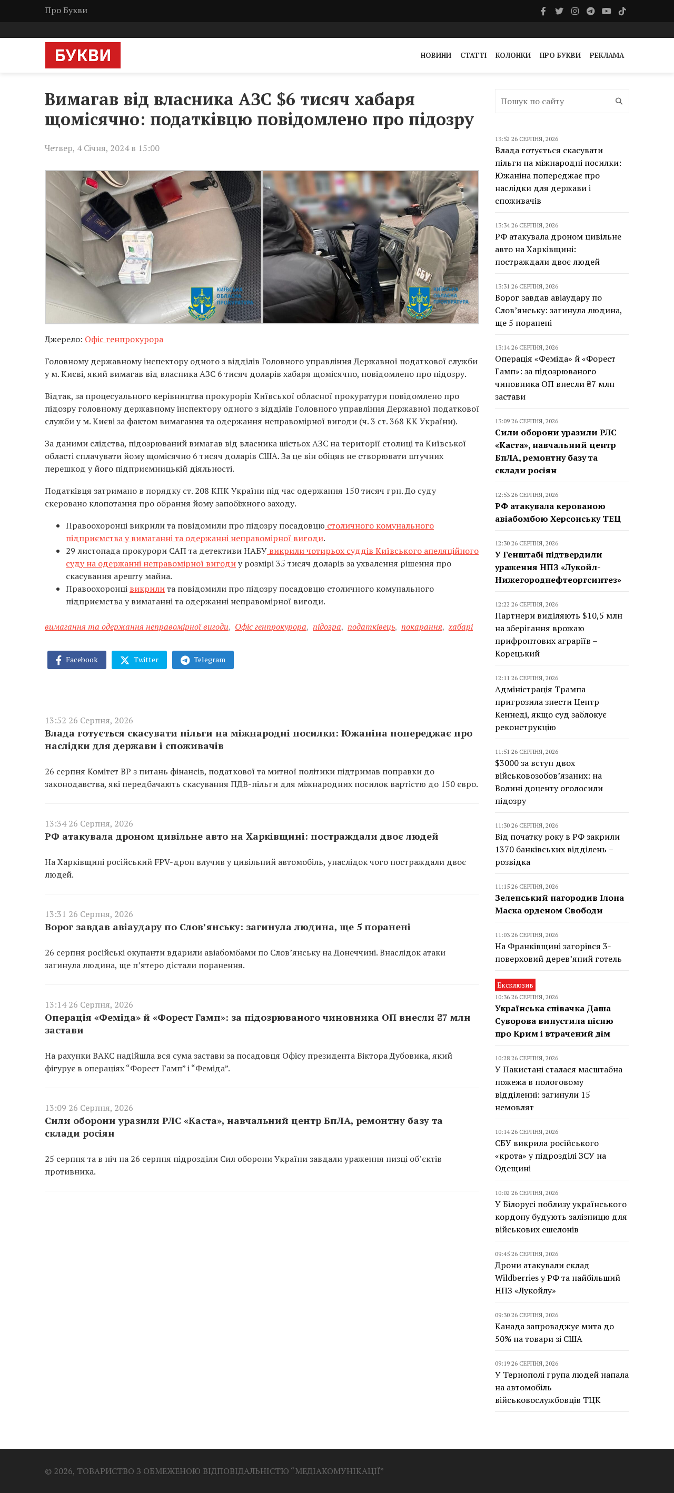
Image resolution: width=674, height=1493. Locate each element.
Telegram (208, 659)
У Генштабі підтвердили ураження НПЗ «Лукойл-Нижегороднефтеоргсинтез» (558, 567)
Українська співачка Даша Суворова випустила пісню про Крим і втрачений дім (554, 1020)
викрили (147, 588)
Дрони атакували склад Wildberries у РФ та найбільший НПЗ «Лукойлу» (557, 1277)
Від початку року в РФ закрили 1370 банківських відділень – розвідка (557, 849)
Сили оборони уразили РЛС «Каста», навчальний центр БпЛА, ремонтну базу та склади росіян (244, 1126)
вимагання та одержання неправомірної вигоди (137, 626)
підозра (327, 626)
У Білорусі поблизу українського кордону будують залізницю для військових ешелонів (561, 1216)
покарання (421, 626)
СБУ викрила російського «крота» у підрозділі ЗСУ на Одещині (550, 1155)
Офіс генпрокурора (124, 339)
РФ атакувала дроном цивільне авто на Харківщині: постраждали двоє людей (242, 836)
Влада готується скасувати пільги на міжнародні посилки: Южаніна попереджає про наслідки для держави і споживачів (258, 739)
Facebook (81, 659)
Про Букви (66, 10)
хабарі (461, 626)
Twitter (145, 659)
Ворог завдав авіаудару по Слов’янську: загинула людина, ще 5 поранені (228, 926)
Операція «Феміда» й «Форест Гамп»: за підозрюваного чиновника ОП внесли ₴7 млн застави (258, 1023)
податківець (371, 626)
